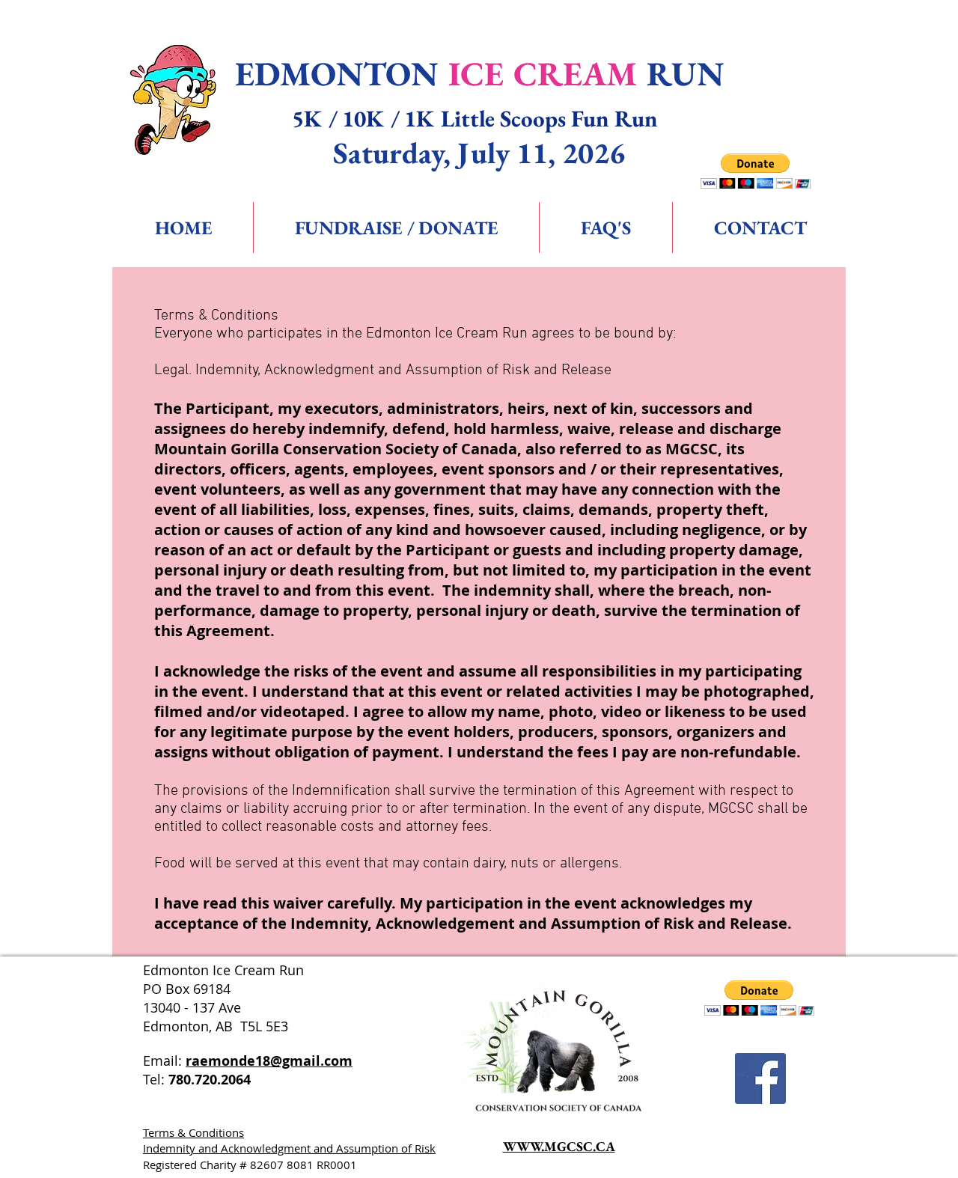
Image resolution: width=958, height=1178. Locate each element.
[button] (756, 171)
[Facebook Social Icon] (760, 1078)
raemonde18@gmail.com (269, 1061)
